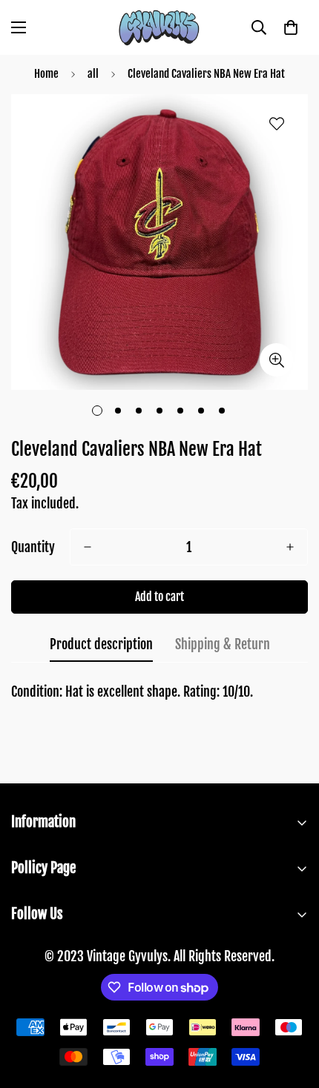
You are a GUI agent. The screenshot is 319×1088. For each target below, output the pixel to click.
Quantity (33, 547)
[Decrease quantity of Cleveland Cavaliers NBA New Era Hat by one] (87, 547)
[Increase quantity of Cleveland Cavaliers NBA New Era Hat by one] (290, 547)
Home (46, 74)
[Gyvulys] (159, 27)
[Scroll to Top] (292, 1009)
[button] (291, 27)
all (93, 74)
